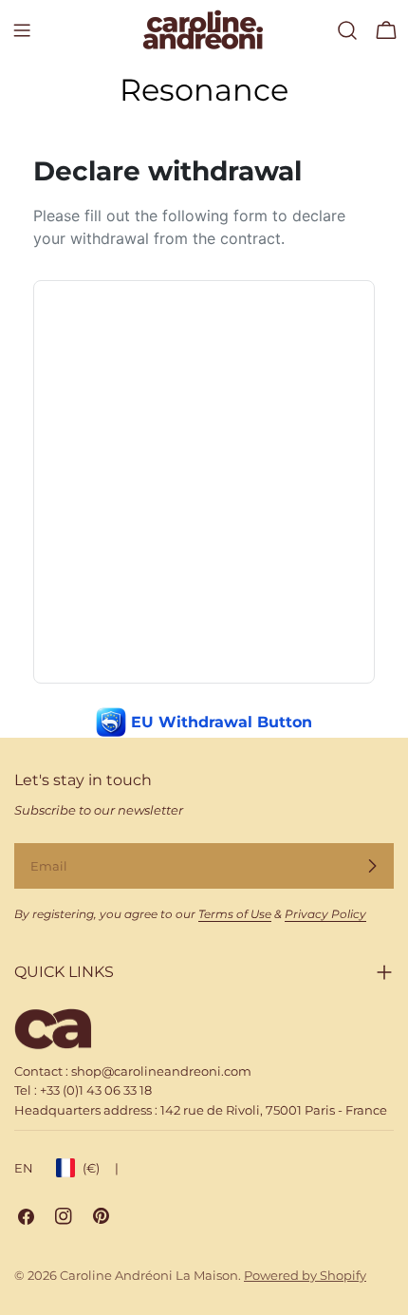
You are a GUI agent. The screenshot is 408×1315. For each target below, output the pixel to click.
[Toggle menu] (22, 30)
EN (23, 1167)
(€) (101, 1167)
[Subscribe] (372, 866)
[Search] (347, 30)
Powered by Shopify (305, 1275)
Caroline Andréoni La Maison (149, 1275)
